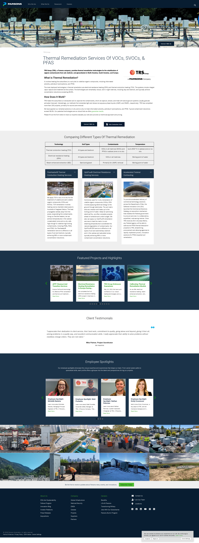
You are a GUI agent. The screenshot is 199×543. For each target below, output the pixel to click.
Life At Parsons (106, 509)
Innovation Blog (45, 512)
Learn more (178, 535)
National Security (76, 509)
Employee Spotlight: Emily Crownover (139, 405)
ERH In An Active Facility (135, 285)
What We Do (45, 4)
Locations (138, 509)
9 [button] (106, 303)
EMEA (73, 512)
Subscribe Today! (126, 490)
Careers (69, 4)
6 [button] (100, 303)
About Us (43, 501)
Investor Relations (46, 515)
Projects (73, 518)
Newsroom (58, 4)
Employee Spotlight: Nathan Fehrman (110, 406)
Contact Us (139, 501)
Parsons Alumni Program (109, 518)
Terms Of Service (8, 540)
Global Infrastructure (78, 505)
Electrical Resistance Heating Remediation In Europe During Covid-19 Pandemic (60, 287)
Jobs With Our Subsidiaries (110, 515)
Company (74, 501)
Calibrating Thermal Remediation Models (111, 285)
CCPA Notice (27, 540)
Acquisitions (44, 521)
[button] (75, 172)
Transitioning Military (108, 512)
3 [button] (94, 303)
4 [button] (96, 303)
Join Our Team (140, 505)
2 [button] (92, 303)
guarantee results (97, 111)
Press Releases (45, 518)
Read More (55, 298)
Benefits (104, 505)
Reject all (155, 538)
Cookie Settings (36, 540)
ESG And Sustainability (48, 505)
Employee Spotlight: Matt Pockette (86, 405)
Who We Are (32, 4)
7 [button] (102, 303)
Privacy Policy (19, 540)
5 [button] (98, 303)
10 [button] (108, 303)
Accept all (147, 538)
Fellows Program (45, 509)
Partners (73, 525)
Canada (73, 515)
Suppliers (74, 521)
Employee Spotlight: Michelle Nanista (56, 405)
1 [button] (90, 303)
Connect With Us (166, 44)
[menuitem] (31, 4)
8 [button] (104, 303)
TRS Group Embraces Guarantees (86, 285)
